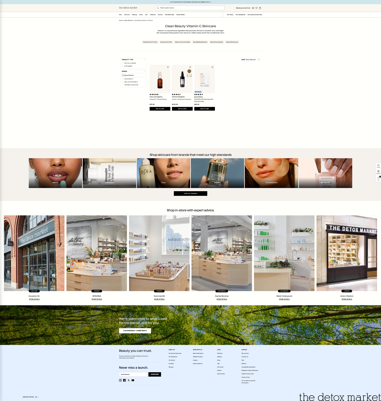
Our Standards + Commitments (135, 330)
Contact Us (245, 356)
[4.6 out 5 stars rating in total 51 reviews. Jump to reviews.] (199, 94)
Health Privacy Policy (248, 373)
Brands (160, 14)
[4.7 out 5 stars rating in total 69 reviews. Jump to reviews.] (177, 94)
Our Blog (171, 363)
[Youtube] (133, 380)
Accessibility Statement (248, 367)
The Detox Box (169, 14)
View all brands (190, 193)
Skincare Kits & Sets (166, 42)
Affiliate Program (198, 356)
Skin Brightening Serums (200, 42)
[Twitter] (128, 380)
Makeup (134, 14)
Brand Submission (198, 353)
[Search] (158, 8)
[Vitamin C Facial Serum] (160, 79)
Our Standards (240, 14)
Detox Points (221, 373)
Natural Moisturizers (232, 42)
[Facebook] (124, 380)
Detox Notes (181, 14)
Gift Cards (220, 367)
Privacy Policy (246, 377)
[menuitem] (134, 63)
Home (121, 20)
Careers (195, 360)
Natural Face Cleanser (216, 42)
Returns (244, 363)
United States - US (30, 397)
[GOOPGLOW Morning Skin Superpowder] (204, 79)
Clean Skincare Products (150, 42)
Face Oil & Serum (130, 63)
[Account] (253, 8)
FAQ (243, 360)
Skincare (127, 14)
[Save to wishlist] (167, 67)
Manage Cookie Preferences (250, 370)
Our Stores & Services (255, 14)
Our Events (172, 360)
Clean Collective (197, 363)
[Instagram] (120, 380)
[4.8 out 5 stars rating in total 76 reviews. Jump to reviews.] (154, 94)
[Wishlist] (256, 8)
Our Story (230, 14)
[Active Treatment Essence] (182, 79)
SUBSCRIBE (155, 374)
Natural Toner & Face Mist (182, 42)
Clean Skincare (128, 20)
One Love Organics (131, 82)
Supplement (128, 66)
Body (141, 14)
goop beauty (129, 79)
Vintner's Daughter (131, 85)
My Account (245, 353)
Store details (34, 299)
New (120, 14)
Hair (146, 14)
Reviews (171, 367)
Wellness (153, 14)
